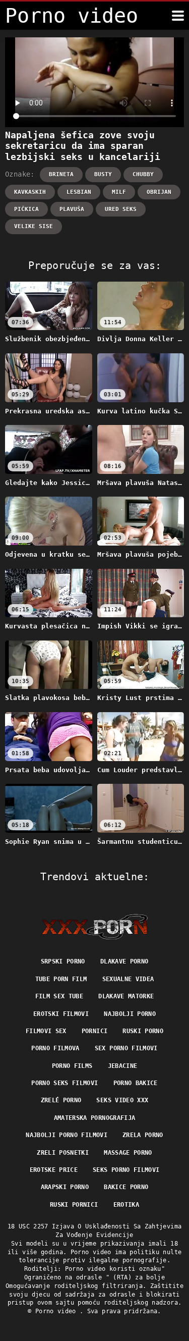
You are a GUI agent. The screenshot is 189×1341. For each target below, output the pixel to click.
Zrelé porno (61, 1100)
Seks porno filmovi (126, 1169)
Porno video (57, 1311)
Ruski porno (142, 1031)
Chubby (143, 174)
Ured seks (121, 209)
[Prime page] (94, 926)
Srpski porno (63, 961)
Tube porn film (61, 979)
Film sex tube (59, 996)
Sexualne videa (128, 979)
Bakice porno (126, 1187)
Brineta (61, 174)
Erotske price (54, 1169)
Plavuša (71, 209)
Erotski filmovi (61, 1013)
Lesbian (79, 192)
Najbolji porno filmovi (66, 1135)
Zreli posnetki (63, 1152)
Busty (103, 174)
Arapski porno (65, 1187)
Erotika (126, 1204)
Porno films (72, 1065)
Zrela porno (142, 1135)
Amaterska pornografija (95, 1117)
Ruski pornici (74, 1204)
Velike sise (33, 226)
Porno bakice (135, 1083)
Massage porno (128, 1152)
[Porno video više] (178, 16)
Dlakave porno (124, 961)
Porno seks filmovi (64, 1083)
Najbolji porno (130, 1013)
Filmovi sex (46, 1031)
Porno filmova (55, 1048)
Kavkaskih (30, 192)
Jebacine (123, 1065)
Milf (119, 192)
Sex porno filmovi (126, 1048)
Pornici (94, 1031)
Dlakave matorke (126, 996)
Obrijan (159, 192)
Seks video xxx (122, 1100)
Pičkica (26, 209)
